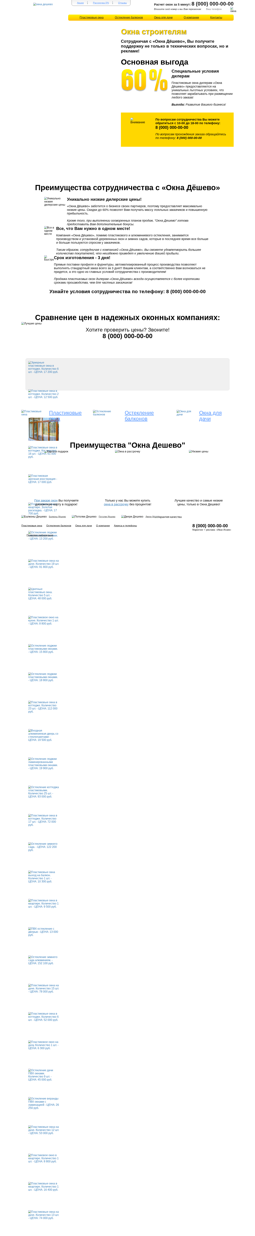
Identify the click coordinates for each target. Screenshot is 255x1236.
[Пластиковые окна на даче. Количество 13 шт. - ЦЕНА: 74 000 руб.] (44, 1214)
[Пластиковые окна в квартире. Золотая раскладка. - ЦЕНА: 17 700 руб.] (44, 508)
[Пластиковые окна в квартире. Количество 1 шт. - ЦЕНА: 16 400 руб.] (44, 1186)
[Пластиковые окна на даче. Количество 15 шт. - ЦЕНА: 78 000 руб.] (44, 988)
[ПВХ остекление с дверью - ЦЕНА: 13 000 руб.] (44, 931)
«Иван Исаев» (223, 529)
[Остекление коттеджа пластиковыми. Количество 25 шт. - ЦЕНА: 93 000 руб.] (44, 791)
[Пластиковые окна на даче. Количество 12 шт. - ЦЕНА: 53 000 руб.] (44, 1129)
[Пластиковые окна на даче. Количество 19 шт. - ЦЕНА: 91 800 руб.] (44, 563)
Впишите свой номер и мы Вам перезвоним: (178, 9)
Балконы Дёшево (57, 516)
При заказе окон (46, 500)
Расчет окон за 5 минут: (172, 4)
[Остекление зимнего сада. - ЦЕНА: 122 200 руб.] (44, 846)
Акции (80, 2)
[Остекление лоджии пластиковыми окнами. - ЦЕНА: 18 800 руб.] (44, 676)
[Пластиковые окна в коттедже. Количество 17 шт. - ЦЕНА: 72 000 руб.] (44, 820)
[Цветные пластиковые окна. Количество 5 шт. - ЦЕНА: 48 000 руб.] (44, 593)
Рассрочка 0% (101, 2)
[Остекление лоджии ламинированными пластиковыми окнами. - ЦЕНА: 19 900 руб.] (44, 763)
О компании (191, 17)
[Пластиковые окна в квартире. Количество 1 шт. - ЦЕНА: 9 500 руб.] (44, 903)
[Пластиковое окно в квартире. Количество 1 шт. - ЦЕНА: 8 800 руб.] (44, 1158)
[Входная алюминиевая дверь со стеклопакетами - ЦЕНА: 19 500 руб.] (44, 735)
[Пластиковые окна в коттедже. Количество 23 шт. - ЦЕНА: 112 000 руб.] (44, 706)
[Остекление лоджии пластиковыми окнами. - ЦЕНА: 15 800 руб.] (44, 648)
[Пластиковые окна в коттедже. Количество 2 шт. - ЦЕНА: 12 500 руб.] (44, 393)
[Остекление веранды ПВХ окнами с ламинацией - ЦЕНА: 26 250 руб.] (44, 1103)
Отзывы (122, 2)
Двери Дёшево (153, 516)
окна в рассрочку (116, 504)
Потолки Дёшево (107, 516)
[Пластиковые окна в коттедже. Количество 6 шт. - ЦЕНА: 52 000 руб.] (44, 1016)
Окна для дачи (163, 17)
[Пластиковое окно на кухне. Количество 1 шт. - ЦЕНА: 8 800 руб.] (44, 620)
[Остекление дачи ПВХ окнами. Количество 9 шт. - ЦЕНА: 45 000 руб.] (44, 1074)
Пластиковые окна (92, 17)
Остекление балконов (129, 17)
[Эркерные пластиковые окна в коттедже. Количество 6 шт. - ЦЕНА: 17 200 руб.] (44, 367)
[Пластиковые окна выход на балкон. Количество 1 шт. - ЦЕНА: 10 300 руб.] (44, 876)
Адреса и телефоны (125, 525)
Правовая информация (40, 535)
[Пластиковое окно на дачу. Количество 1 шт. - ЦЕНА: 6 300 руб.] (44, 1044)
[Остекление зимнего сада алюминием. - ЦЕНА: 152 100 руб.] (44, 959)
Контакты (216, 17)
